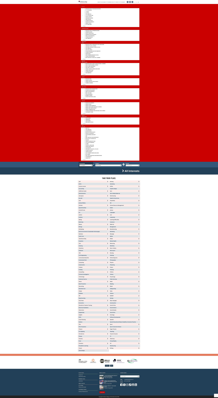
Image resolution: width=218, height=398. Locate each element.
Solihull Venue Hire (82, 376)
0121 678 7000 (125, 381)
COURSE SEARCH (123, 372)
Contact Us (117, 2)
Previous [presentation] (107, 365)
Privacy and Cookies (82, 387)
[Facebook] (121, 385)
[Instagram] (127, 385)
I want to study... (98, 165)
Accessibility (103, 2)
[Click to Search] (138, 165)
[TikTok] (130, 385)
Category (97, 163)
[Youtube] (133, 385)
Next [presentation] (111, 365)
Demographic (82, 163)
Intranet (123, 2)
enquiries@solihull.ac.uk (126, 379)
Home (99, 2)
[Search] (137, 376)
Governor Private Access (83, 391)
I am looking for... (82, 165)
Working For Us (111, 2)
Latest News (102, 392)
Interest (127, 163)
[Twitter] (124, 385)
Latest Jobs (81, 381)
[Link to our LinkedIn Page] (136, 385)
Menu (80, 4)
